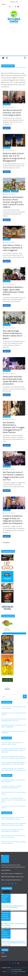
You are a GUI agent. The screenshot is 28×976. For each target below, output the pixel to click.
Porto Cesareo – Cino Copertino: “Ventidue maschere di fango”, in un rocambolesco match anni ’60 (13, 800)
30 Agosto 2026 (7, 909)
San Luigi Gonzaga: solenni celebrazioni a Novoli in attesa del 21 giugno (12, 334)
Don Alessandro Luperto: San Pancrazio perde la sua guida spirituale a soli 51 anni (13, 942)
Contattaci (4, 956)
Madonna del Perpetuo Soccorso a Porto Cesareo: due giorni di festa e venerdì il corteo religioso (13, 202)
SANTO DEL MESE (6, 104)
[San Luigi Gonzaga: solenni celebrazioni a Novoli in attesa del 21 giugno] (14, 317)
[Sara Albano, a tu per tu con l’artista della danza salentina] (14, 916)
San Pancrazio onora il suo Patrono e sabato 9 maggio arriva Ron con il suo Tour (13, 476)
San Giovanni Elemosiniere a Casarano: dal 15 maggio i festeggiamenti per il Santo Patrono (14, 427)
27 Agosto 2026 (7, 927)
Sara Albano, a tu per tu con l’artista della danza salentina (13, 924)
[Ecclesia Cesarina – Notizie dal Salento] (3, 58)
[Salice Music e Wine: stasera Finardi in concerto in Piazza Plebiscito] (14, 898)
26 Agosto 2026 (7, 945)
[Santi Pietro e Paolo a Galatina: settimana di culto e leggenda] (14, 232)
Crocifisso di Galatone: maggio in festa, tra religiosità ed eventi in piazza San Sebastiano (13, 520)
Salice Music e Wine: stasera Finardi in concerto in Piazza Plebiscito (12, 906)
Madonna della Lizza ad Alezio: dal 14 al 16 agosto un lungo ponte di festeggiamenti (14, 157)
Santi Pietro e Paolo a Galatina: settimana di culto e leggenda (12, 247)
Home (2, 953)
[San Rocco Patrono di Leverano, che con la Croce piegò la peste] (14, 97)
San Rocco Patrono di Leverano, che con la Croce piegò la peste (12, 112)
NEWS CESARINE (6, 191)
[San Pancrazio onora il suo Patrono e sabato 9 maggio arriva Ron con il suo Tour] (14, 458)
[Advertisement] (14, 41)
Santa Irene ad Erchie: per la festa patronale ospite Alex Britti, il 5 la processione (13, 380)
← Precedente (5, 542)
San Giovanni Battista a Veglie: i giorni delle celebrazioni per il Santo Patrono (13, 291)
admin (14, 107)
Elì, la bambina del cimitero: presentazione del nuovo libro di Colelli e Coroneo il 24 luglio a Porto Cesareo (13, 750)
